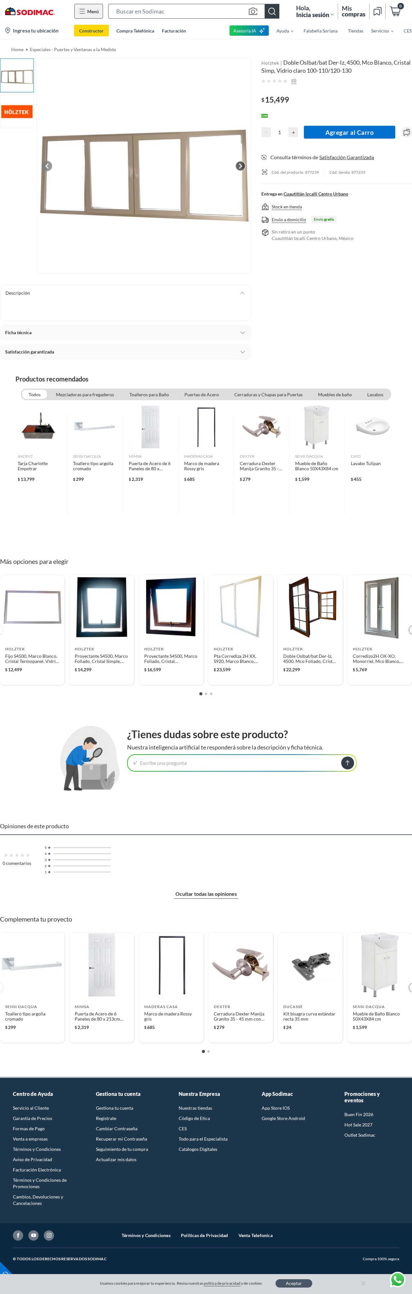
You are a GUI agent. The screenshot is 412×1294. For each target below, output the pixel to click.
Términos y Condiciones (37, 1149)
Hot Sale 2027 (358, 1124)
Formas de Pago (29, 1128)
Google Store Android (283, 1118)
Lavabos (375, 394)
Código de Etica (194, 1118)
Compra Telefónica (135, 30)
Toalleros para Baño (149, 394)
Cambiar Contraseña (116, 1128)
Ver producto (32, 675)
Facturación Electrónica (37, 1169)
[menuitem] (281, 30)
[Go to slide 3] (211, 694)
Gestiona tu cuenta (114, 1108)
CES (183, 1128)
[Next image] (240, 166)
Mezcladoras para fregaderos (85, 394)
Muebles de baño (335, 394)
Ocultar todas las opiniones (206, 894)
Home (17, 49)
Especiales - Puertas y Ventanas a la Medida (73, 49)
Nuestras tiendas (195, 1108)
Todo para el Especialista (203, 1139)
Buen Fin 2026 (358, 1114)
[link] (39, 465)
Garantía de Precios (32, 1118)
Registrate (106, 1118)
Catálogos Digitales (198, 1149)
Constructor (91, 30)
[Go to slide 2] (206, 694)
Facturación (174, 30)
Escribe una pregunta (163, 763)
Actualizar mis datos (116, 1159)
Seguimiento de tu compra (122, 1149)
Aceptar (294, 1283)
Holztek (270, 63)
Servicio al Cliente (31, 1108)
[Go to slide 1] (200, 693)
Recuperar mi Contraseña (121, 1139)
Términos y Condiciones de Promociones (40, 1183)
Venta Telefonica (256, 1235)
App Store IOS (276, 1108)
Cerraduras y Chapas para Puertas (268, 394)
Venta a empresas (30, 1139)
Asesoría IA (244, 30)
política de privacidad (222, 1283)
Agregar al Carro (349, 132)
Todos (35, 394)
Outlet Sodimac (359, 1135)
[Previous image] (47, 166)
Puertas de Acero (201, 394)
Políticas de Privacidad (204, 1235)
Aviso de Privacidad (32, 1159)
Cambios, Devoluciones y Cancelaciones (38, 1200)
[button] (193, 11)
